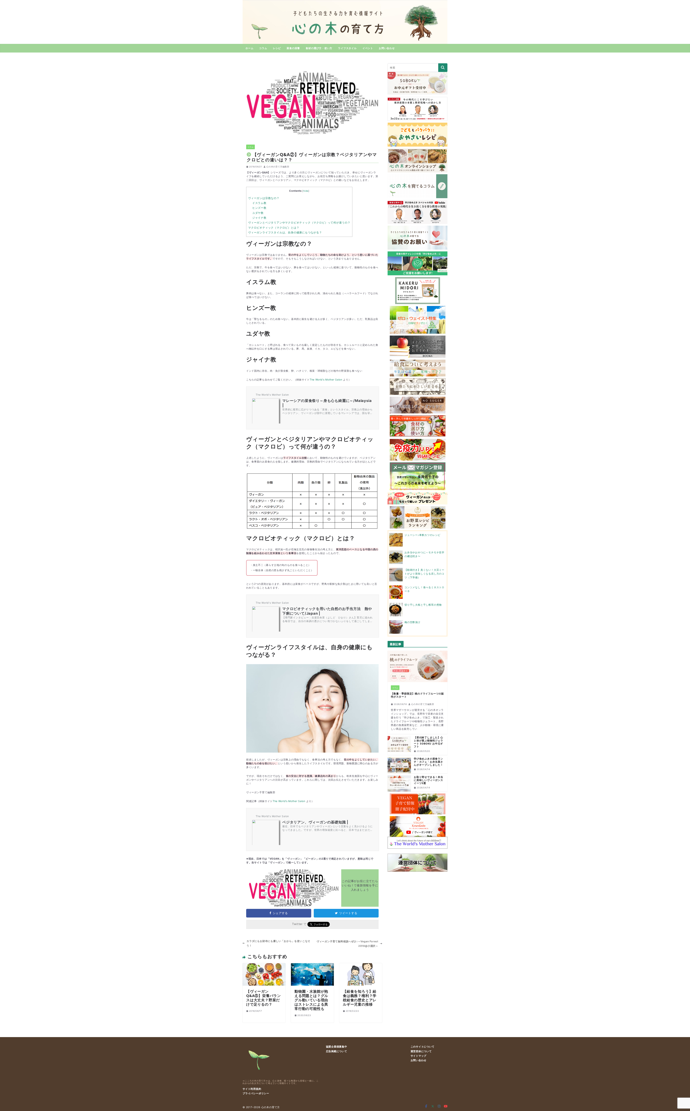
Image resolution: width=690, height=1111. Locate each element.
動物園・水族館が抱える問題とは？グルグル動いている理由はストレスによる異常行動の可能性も (311, 1000)
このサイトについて (422, 1046)
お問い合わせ (387, 48)
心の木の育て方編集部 (277, 166)
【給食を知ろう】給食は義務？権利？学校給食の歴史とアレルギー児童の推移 (359, 998)
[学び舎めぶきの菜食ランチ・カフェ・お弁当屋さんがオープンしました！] (399, 765)
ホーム (249, 48)
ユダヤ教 (258, 213)
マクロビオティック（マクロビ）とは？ (273, 227)
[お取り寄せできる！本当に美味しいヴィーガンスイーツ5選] (399, 783)
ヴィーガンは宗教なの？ (263, 198)
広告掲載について (336, 1051)
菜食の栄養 (293, 48)
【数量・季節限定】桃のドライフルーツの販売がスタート (417, 695)
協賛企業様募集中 (336, 1046)
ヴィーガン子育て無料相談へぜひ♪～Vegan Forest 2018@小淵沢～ (347, 943)
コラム (263, 48)
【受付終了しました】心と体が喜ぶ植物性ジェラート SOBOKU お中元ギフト (428, 742)
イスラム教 (259, 203)
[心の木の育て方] (345, 2)
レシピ (277, 48)
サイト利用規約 (252, 1088)
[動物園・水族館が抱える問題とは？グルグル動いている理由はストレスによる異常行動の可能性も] (312, 965)
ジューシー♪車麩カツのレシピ (422, 534)
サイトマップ (419, 1055)
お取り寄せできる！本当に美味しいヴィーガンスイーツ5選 (428, 780)
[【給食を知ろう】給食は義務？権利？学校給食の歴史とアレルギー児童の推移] (360, 965)
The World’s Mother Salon (326, 379)
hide (305, 191)
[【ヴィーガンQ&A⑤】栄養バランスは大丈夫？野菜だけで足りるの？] (264, 965)
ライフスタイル (347, 48)
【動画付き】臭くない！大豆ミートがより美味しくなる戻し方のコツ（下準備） (424, 573)
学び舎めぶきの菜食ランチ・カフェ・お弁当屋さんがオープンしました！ (428, 761)
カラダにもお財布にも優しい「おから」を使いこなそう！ (278, 943)
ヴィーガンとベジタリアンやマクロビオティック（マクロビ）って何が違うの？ (299, 222)
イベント (367, 48)
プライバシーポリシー (256, 1093)
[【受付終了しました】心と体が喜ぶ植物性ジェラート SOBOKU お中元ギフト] (399, 745)
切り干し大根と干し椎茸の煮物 (423, 604)
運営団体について (421, 1051)
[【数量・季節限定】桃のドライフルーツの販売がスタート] (417, 666)
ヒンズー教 (259, 208)
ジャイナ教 (259, 217)
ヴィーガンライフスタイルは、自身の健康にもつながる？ (285, 232)
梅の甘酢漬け (412, 622)
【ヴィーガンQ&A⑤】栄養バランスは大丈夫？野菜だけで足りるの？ (263, 998)
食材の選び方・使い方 (319, 48)
